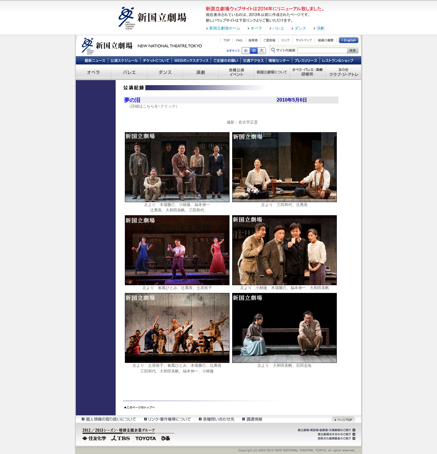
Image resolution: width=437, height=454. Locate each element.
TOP (227, 40)
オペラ (256, 28)
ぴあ (166, 437)
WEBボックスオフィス (191, 60)
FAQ (239, 40)
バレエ (278, 28)
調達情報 (252, 419)
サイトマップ (304, 40)
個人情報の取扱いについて (109, 419)
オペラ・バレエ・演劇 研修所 (308, 72)
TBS (120, 437)
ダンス (300, 28)
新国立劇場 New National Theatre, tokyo (142, 45)
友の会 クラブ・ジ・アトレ (343, 72)
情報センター (279, 60)
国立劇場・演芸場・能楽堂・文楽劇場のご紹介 (326, 430)
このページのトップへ (139, 406)
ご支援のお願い (226, 60)
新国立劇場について (272, 72)
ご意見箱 (269, 40)
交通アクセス (253, 60)
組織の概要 (326, 40)
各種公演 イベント (236, 72)
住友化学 (95, 437)
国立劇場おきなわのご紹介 (336, 434)
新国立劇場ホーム (224, 28)
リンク (286, 40)
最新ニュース (94, 60)
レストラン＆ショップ (338, 60)
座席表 (253, 40)
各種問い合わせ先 (216, 419)
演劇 (320, 28)
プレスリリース (306, 60)
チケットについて (156, 60)
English (349, 40)
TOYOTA (146, 437)
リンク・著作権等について (167, 419)
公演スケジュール (124, 60)
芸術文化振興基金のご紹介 (336, 438)
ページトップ (343, 419)
